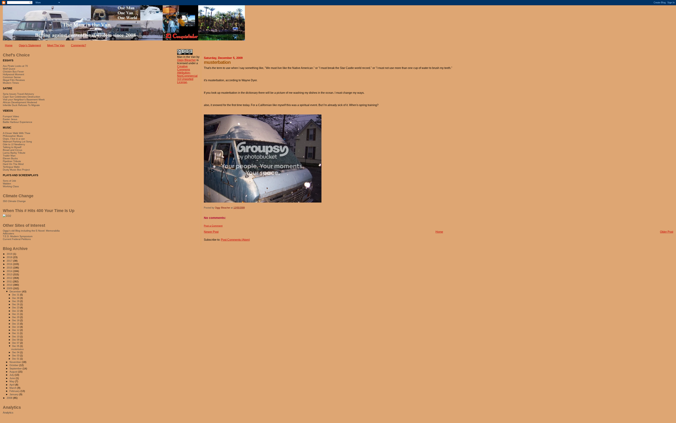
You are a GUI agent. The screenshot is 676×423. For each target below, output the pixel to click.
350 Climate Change (14, 201)
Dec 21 (16, 314)
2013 (10, 274)
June (13, 378)
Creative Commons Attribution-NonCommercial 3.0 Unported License (187, 74)
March (13, 388)
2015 (10, 267)
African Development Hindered (20, 102)
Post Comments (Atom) (235, 239)
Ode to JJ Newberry (14, 144)
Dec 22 (16, 311)
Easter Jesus (10, 119)
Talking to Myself (12, 147)
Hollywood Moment (13, 74)
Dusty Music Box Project (16, 169)
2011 (10, 281)
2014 (10, 271)
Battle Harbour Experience (17, 122)
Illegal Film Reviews (14, 80)
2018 (10, 257)
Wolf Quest (9, 68)
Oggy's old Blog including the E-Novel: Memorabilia (31, 230)
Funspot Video (11, 116)
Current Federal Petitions (17, 239)
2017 (10, 260)
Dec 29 (16, 301)
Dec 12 (16, 330)
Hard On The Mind (13, 164)
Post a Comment (213, 225)
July (12, 375)
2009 (10, 288)
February (15, 391)
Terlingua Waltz (11, 166)
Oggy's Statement (30, 45)
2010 (10, 284)
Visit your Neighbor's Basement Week (24, 99)
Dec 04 (16, 352)
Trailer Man (9, 155)
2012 (10, 278)
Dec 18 (16, 320)
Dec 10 (16, 336)
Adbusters (8, 233)
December (16, 291)
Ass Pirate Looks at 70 (15, 66)
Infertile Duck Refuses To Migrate (21, 105)
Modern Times (11, 82)
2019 (10, 253)
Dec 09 (16, 339)
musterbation (17, 349)
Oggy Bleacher (186, 60)
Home (8, 45)
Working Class (11, 186)
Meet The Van (56, 45)
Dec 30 (16, 298)
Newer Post (211, 231)
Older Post (666, 231)
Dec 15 (16, 323)
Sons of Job (9, 180)
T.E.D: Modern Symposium (18, 236)
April (12, 384)
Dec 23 (16, 307)
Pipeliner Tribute (12, 161)
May (12, 381)
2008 (10, 397)
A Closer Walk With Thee (16, 133)
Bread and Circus (12, 150)
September (16, 368)
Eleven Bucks (10, 158)
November (16, 362)
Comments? (78, 45)
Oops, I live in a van (14, 138)
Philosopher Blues (13, 135)
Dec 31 (16, 294)
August (14, 371)
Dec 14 (16, 327)
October (14, 365)
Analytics (8, 412)
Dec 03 (16, 355)
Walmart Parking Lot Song (17, 141)
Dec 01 (16, 358)
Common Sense (12, 77)
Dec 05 (16, 346)
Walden (7, 183)
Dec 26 (16, 304)
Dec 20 (16, 317)
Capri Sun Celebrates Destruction (21, 96)
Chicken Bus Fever (13, 71)
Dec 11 (16, 333)
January (14, 394)
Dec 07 (16, 343)
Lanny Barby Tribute (14, 152)
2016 (10, 264)
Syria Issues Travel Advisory (18, 93)
